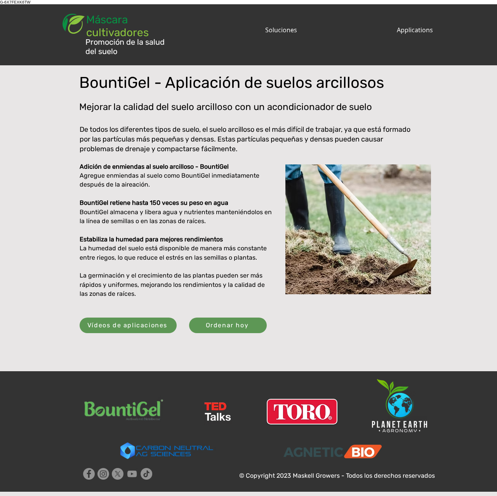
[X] (117, 474)
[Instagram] (103, 474)
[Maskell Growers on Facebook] (89, 474)
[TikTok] (146, 474)
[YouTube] (132, 474)
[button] (237, 30)
